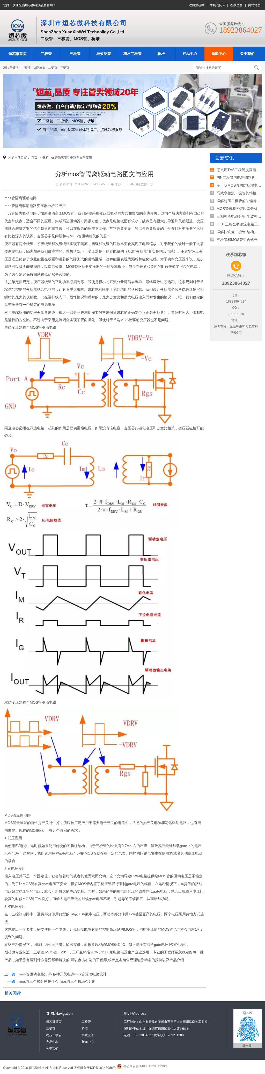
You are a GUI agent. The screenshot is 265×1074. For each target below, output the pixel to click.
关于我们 (247, 54)
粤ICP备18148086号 (101, 1068)
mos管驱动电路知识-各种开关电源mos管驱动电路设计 (63, 974)
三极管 (75, 54)
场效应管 (104, 54)
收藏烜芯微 (196, 5)
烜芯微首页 (18, 54)
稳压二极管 (132, 54)
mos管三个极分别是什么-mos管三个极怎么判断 (57, 981)
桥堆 (161, 54)
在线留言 (236, 5)
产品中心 (190, 54)
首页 (34, 157)
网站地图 (254, 5)
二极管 (46, 54)
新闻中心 (218, 54)
